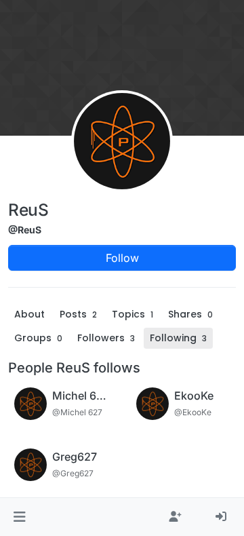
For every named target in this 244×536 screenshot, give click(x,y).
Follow (122, 258)
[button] (19, 517)
